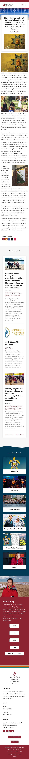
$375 (14, 633)
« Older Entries (9, 435)
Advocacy (7, 349)
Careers (14, 567)
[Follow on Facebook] (4, 731)
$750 (14, 625)
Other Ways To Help (14, 653)
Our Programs (15, 293)
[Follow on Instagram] (7, 731)
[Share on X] (12, 239)
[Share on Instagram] (15, 239)
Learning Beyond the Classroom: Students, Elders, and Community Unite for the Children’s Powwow (14, 395)
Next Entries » (20, 435)
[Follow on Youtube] (12, 731)
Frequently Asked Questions (14, 529)
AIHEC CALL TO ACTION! (11, 343)
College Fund (8, 292)
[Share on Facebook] (9, 239)
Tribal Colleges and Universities (13, 409)
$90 (14, 647)
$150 (14, 640)
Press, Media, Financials (14, 548)
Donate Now (14, 1)
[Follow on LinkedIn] (10, 731)
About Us (14, 471)
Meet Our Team (14, 510)
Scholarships (14, 737)
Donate (14, 742)
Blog (18, 31)
